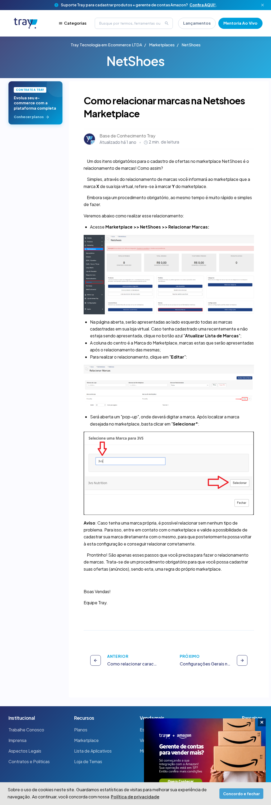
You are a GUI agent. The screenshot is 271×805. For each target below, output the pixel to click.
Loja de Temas (88, 761)
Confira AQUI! (202, 4)
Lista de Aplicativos (93, 751)
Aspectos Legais (24, 751)
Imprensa (17, 740)
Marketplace (86, 740)
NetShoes (191, 44)
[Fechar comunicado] (262, 5)
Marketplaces (162, 44)
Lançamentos (197, 22)
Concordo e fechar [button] (241, 793)
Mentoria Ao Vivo (240, 22)
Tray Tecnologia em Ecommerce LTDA (106, 44)
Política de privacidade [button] (135, 796)
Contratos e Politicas (29, 761)
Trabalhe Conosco (26, 729)
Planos (80, 729)
